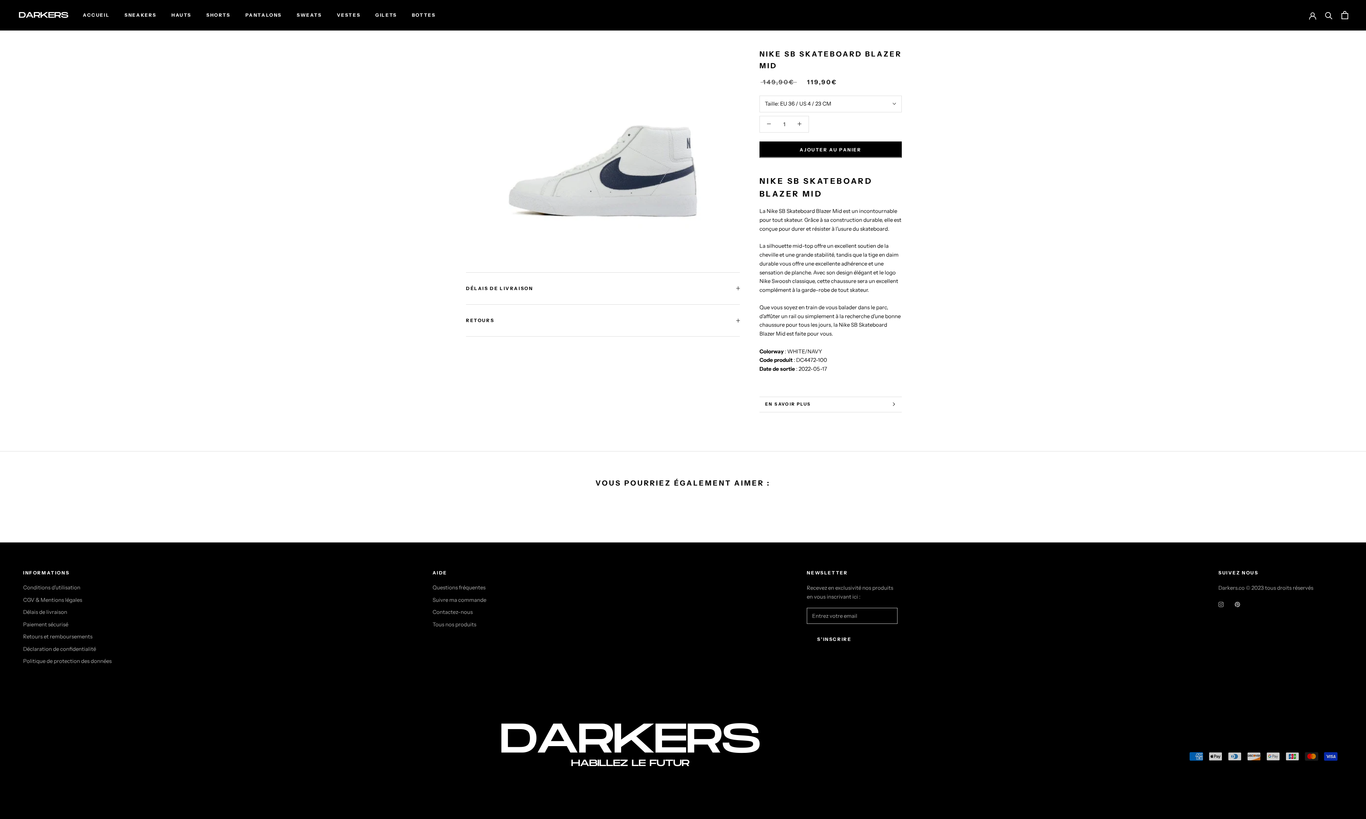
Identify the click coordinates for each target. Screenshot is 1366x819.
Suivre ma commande (459, 599)
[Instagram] (1221, 604)
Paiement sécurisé (45, 624)
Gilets (386, 15)
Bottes (424, 15)
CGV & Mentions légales (52, 599)
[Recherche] (1329, 15)
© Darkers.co (49, 758)
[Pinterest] (1237, 604)
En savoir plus (788, 404)
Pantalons (263, 15)
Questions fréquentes (459, 587)
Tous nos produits (454, 624)
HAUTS (181, 15)
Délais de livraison (45, 612)
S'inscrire (834, 639)
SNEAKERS (141, 15)
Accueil (96, 15)
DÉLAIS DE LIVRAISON (499, 288)
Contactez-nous (453, 612)
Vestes (349, 15)
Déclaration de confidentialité (59, 649)
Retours (480, 320)
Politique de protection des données (67, 661)
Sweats (309, 15)
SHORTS (218, 15)
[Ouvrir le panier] (1344, 15)
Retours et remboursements (57, 636)
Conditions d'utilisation (51, 587)
